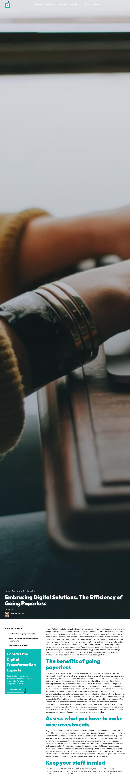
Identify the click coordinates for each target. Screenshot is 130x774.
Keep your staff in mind (18, 645)
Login (85, 5)
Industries (50, 5)
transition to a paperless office (69, 634)
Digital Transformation (26, 591)
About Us (74, 5)
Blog (13, 591)
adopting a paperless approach (75, 652)
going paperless (60, 678)
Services (38, 5)
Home (7, 591)
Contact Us (96, 5)
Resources (63, 5)
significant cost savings (67, 637)
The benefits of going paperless (22, 633)
